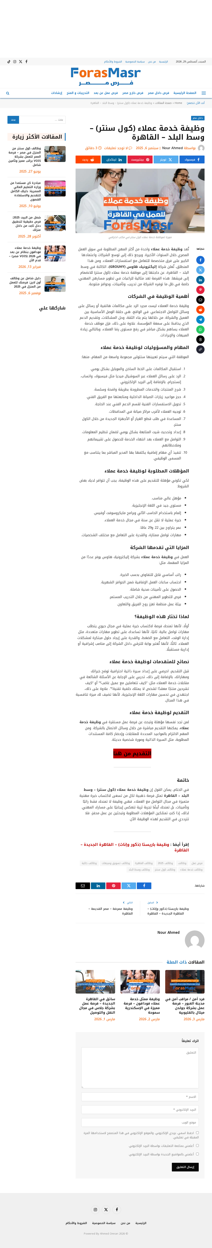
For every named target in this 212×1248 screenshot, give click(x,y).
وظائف (182, 863)
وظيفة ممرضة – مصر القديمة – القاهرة (110, 911)
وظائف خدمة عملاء (191, 869)
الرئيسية (163, 61)
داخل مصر (198, 118)
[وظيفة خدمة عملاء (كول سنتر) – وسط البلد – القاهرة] (140, 201)
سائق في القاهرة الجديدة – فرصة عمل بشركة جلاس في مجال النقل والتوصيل (97, 1006)
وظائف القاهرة (144, 863)
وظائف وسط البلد (139, 869)
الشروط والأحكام (113, 61)
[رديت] (200, 310)
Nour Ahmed (172, 148)
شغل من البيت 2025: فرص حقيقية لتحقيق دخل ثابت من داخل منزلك (26, 224)
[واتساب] (200, 329)
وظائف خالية (89, 863)
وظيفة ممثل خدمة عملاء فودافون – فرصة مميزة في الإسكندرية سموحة (142, 1006)
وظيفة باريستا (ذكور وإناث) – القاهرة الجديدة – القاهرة (168, 911)
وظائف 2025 (165, 863)
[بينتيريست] (200, 290)
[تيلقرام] (200, 319)
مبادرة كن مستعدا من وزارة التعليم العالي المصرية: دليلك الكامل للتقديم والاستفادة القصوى (25, 191)
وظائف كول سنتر (165, 869)
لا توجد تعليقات (116, 148)
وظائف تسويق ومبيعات (116, 863)
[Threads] (200, 339)
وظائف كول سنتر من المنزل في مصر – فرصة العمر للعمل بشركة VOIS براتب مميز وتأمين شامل (24, 156)
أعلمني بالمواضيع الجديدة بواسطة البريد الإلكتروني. (161, 1154)
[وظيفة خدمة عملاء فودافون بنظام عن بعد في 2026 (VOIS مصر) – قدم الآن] (55, 253)
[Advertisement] (106, 29)
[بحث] (8, 93)
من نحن (152, 61)
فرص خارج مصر (132, 93)
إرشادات (56, 93)
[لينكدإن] (200, 280)
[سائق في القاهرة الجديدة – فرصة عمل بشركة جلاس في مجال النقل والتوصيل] (95, 981)
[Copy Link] (200, 349)
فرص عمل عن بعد (106, 93)
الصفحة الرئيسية (184, 93)
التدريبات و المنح (78, 93)
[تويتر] (200, 270)
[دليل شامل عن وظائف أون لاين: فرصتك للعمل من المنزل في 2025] (55, 284)
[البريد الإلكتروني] (200, 300)
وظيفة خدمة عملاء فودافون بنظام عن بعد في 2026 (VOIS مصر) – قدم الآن (25, 254)
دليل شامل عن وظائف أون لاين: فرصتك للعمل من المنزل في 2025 (25, 282)
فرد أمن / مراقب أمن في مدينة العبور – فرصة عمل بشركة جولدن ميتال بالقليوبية (185, 1006)
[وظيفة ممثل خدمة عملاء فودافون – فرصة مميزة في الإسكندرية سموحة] (140, 981)
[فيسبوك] (200, 260)
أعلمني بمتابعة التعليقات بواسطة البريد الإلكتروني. (161, 1146)
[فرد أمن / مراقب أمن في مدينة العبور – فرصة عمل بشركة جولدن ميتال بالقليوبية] (185, 981)
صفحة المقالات (163, 102)
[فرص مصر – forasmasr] (106, 76)
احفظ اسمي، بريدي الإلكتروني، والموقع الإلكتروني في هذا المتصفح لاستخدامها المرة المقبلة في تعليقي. (141, 1135)
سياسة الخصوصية (135, 61)
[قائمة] (204, 93)
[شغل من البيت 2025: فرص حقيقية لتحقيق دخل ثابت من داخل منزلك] (55, 223)
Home (178, 102)
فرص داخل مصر (158, 93)
